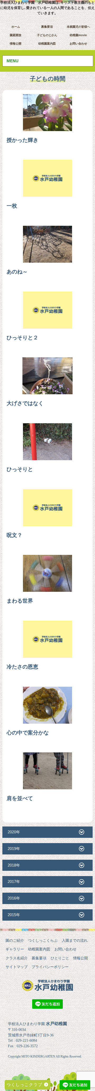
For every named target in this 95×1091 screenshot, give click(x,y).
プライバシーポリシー (50, 967)
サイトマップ (17, 967)
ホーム (15, 26)
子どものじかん (47, 35)
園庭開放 (15, 35)
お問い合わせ (78, 43)
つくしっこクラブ (25, 1084)
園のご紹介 (15, 940)
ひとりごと (60, 958)
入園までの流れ (75, 940)
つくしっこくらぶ (43, 940)
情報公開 (15, 43)
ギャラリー (15, 949)
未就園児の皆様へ (78, 26)
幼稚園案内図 (47, 43)
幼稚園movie (78, 35)
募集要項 (47, 26)
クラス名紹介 (17, 958)
